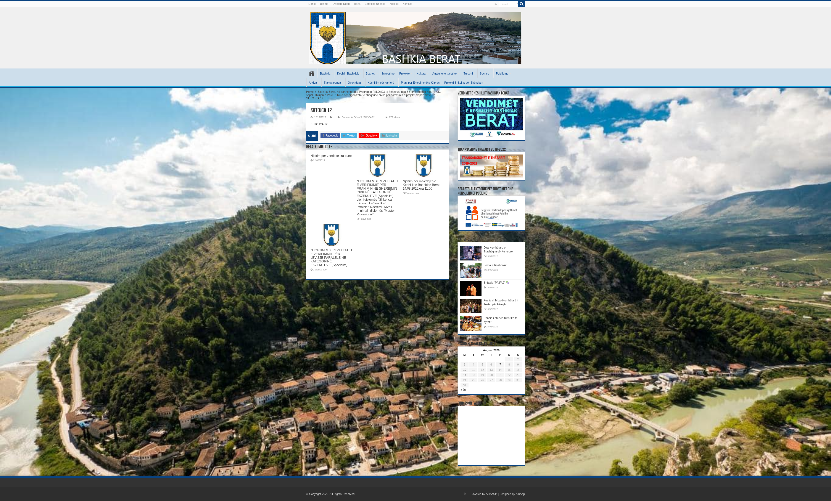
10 (464, 369)
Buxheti (370, 73)
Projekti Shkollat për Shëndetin (463, 82)
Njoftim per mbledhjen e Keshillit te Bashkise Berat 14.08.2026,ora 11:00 (421, 184)
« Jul (463, 389)
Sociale (484, 73)
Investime (388, 73)
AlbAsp (520, 494)
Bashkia (325, 73)
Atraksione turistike (444, 73)
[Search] (521, 4)
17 (464, 375)
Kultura (421, 73)
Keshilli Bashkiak (348, 73)
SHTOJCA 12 (319, 124)
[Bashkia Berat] (415, 38)
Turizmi (468, 73)
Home (310, 91)
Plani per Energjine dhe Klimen (420, 82)
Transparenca (332, 82)
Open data (354, 82)
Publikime (502, 73)
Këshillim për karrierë (381, 82)
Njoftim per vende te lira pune (331, 156)
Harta (357, 3)
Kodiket (394, 3)
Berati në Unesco (375, 3)
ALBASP (491, 494)
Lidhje (312, 3)
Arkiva (313, 82)
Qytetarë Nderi (341, 3)
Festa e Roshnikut (495, 265)
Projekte (404, 73)
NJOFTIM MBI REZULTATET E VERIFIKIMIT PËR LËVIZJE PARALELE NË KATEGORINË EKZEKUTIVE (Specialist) (332, 257)
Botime (324, 3)
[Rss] (495, 4)
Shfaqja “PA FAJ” (495, 282)
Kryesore (311, 73)
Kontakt (407, 3)
